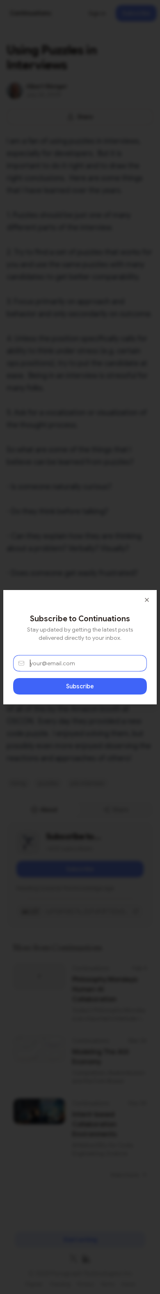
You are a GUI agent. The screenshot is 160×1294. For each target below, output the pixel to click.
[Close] (147, 600)
